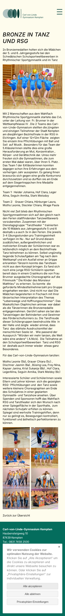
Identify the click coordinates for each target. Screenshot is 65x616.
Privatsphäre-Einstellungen (32, 601)
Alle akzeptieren (32, 586)
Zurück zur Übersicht (16, 515)
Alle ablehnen (32, 594)
